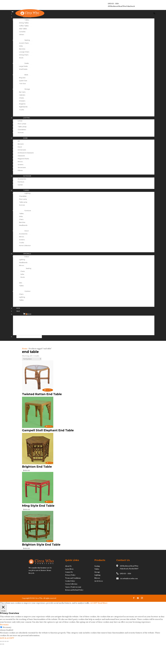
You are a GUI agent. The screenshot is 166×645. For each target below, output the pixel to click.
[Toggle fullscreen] (3, 641)
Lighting (97, 575)
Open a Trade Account (73, 587)
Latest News (69, 569)
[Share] (5, 641)
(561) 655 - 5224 (113, 3)
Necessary (7, 627)
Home (24, 349)
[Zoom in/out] (1, 641)
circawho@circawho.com (129, 578)
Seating (97, 566)
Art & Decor (98, 581)
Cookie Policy (70, 581)
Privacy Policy (70, 575)
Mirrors (97, 578)
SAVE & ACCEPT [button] (7, 638)
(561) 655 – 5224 (125, 573)
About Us (68, 566)
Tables (96, 569)
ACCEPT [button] (94, 603)
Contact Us (69, 572)
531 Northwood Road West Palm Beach (121, 6)
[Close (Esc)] (8, 641)
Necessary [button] (4, 625)
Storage (97, 572)
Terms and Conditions (73, 578)
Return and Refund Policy (74, 590)
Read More (102, 603)
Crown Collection (71, 584)
